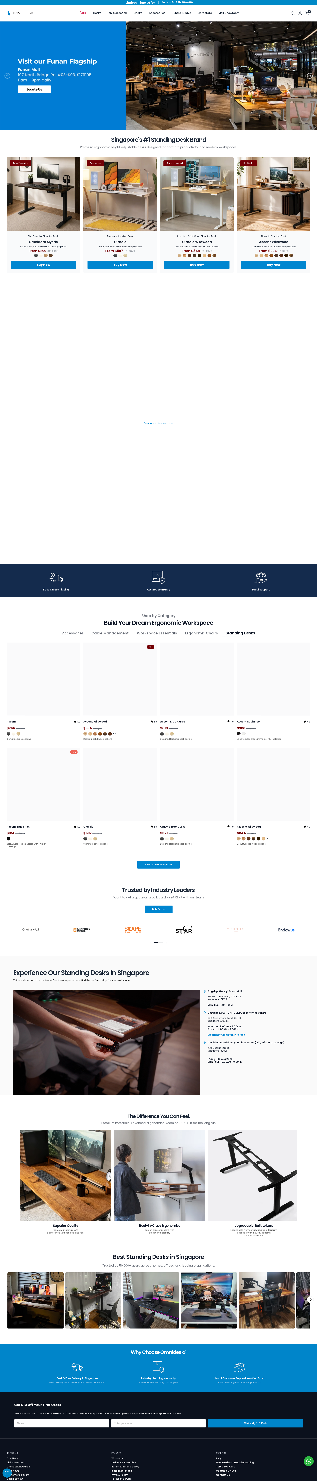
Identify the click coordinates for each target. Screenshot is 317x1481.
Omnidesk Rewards (18, 1455)
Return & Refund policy (125, 1455)
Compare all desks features (158, 423)
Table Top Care (225, 1455)
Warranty (117, 1447)
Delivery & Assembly (123, 1451)
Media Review (15, 1467)
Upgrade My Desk (226, 1459)
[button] (293, 13)
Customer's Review (18, 1463)
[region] (158, 1288)
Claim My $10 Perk (255, 1412)
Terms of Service (121, 1467)
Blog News (13, 1459)
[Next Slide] (310, 1288)
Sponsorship (14, 1476)
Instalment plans (121, 1459)
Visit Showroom (16, 1451)
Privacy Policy (119, 1463)
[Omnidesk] (20, 13)
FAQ (218, 1447)
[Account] (300, 13)
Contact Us (223, 1463)
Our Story (12, 1447)
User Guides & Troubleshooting (235, 1451)
